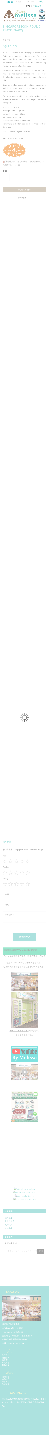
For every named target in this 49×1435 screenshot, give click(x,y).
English (30, 2)
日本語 (18, 2)
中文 (41, 2)
